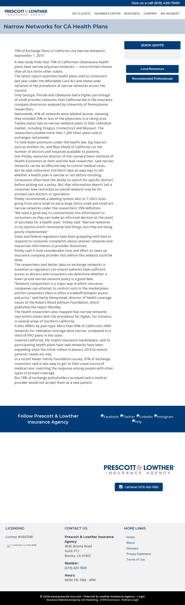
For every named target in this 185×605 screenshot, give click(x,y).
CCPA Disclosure (110, 599)
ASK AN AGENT (170, 13)
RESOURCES (132, 13)
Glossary (132, 548)
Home (130, 537)
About (130, 543)
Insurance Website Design (61, 599)
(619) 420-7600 (76, 568)
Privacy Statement (138, 554)
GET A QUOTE (81, 13)
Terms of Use (135, 559)
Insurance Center (107, 13)
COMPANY (150, 13)
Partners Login (130, 599)
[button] (152, 69)
